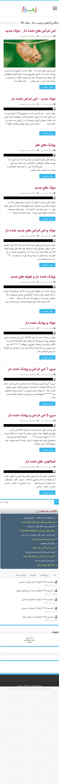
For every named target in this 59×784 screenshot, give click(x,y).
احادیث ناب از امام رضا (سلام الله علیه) (39, 556)
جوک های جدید (44, 187)
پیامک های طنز (45, 145)
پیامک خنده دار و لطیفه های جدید (32, 276)
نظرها (33, 575)
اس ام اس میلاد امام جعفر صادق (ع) (40, 552)
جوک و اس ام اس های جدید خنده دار (30, 230)
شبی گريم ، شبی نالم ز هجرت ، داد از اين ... (37, 535)
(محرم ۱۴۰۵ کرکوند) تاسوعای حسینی (37, 608)
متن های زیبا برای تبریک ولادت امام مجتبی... (37, 522)
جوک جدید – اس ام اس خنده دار (33, 98)
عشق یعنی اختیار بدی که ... (44, 560)
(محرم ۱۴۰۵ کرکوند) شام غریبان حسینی (36, 582)
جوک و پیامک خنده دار (40, 323)
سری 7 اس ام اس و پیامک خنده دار (31, 369)
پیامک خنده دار (47, 36)
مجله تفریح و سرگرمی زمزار (29, 685)
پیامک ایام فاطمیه (47, 543)
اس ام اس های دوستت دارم (43, 539)
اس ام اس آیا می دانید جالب (43, 548)
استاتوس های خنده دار (40, 461)
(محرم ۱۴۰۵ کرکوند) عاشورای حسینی (37, 599)
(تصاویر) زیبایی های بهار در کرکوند (41, 526)
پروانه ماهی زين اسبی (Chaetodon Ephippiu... (37, 530)
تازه (54, 575)
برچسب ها (21, 575)
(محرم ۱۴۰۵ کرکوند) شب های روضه (37, 617)
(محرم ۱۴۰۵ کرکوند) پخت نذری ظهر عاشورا (34, 590)
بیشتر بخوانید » (47, 87)
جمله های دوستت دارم (46, 565)
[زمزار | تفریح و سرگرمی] (29, 9)
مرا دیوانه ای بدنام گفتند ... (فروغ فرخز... (38, 518)
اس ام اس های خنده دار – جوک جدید (30, 30)
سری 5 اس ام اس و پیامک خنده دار (31, 415)
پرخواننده (44, 575)
